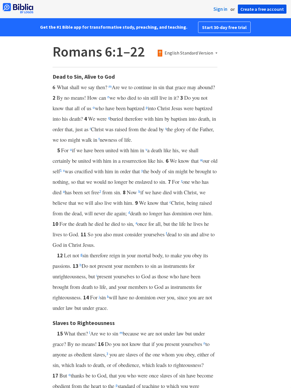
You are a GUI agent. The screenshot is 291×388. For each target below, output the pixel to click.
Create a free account (262, 9)
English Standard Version (189, 53)
